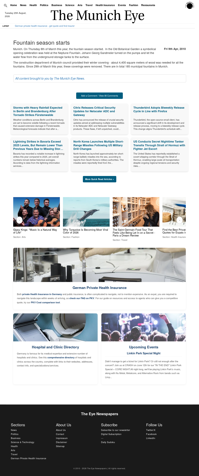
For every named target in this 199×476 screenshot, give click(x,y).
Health (33, 5)
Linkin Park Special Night (143, 353)
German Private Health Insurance (100, 287)
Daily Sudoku (108, 442)
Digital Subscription (111, 434)
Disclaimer (61, 442)
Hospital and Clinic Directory (55, 346)
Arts (80, 5)
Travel (89, 5)
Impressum (62, 438)
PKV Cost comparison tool (45, 302)
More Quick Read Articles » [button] (99, 179)
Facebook (151, 434)
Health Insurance (105, 5)
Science (69, 5)
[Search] (5, 5)
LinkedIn (150, 438)
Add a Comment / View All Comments (99, 95)
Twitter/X (150, 430)
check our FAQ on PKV (81, 298)
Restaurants (148, 5)
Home (13, 5)
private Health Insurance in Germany (42, 294)
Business (56, 5)
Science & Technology (22, 442)
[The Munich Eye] (190, 5)
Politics (44, 5)
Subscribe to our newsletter (115, 430)
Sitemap (60, 446)
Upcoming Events (143, 346)
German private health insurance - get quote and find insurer (45, 25)
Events (122, 5)
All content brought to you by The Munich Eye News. (50, 78)
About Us (61, 430)
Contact (60, 434)
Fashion (133, 5)
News (23, 5)
